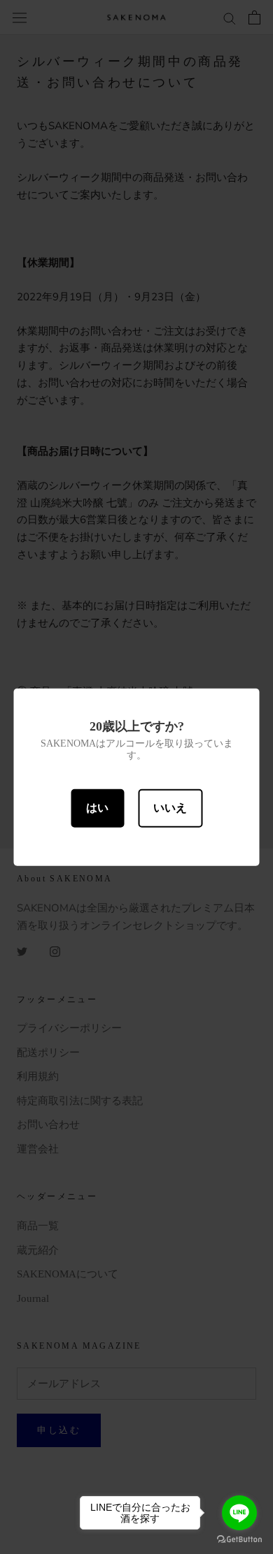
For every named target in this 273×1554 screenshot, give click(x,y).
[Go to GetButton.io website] (239, 1539)
